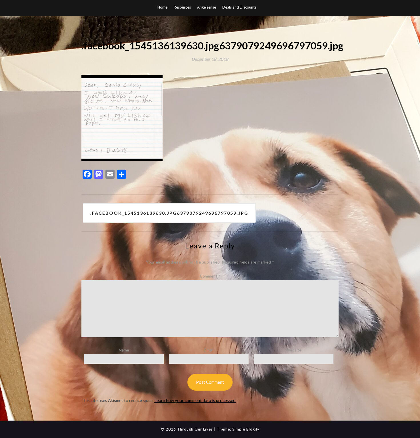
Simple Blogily (245, 429)
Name (124, 349)
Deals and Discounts (239, 7)
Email (208, 349)
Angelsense (206, 7)
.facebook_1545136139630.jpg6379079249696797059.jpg (169, 213)
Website (293, 349)
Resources (182, 7)
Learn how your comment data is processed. (195, 400)
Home (162, 7)
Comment (210, 276)
